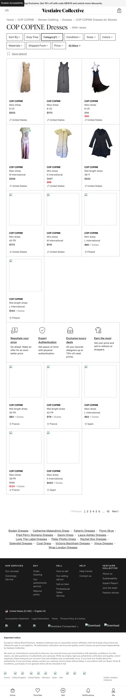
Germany (46, 677)
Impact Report (110, 583)
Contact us (85, 576)
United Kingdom (19, 677)
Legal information (40, 618)
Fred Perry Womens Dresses (34, 535)
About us (107, 573)
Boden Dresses (18, 531)
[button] (119, 10)
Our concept (12, 571)
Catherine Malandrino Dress (51, 531)
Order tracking (37, 573)
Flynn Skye (106, 531)
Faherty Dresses (84, 531)
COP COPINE (26, 20)
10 (108, 511)
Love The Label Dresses (31, 539)
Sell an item (62, 584)
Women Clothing (48, 20)
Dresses (67, 20)
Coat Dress (44, 543)
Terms (55, 618)
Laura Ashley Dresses (92, 535)
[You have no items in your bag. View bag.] (119, 10)
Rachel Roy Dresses (93, 539)
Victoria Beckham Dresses (72, 543)
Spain (54, 677)
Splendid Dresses (20, 543)
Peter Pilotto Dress (64, 539)
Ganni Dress (65, 535)
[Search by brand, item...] (6, 10)
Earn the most (102, 338)
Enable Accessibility (12, 3)
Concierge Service (10, 577)
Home (10, 20)
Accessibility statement (17, 618)
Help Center (85, 571)
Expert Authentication (47, 340)
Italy (61, 677)
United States (34, 677)
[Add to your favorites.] (40, 101)
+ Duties (94, 244)
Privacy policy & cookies (72, 618)
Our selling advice (62, 577)
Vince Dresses (103, 543)
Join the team (110, 588)
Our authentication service (41, 583)
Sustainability (110, 578)
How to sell (62, 571)
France (7, 677)
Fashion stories (111, 592)
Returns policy (37, 592)
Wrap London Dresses (63, 547)
